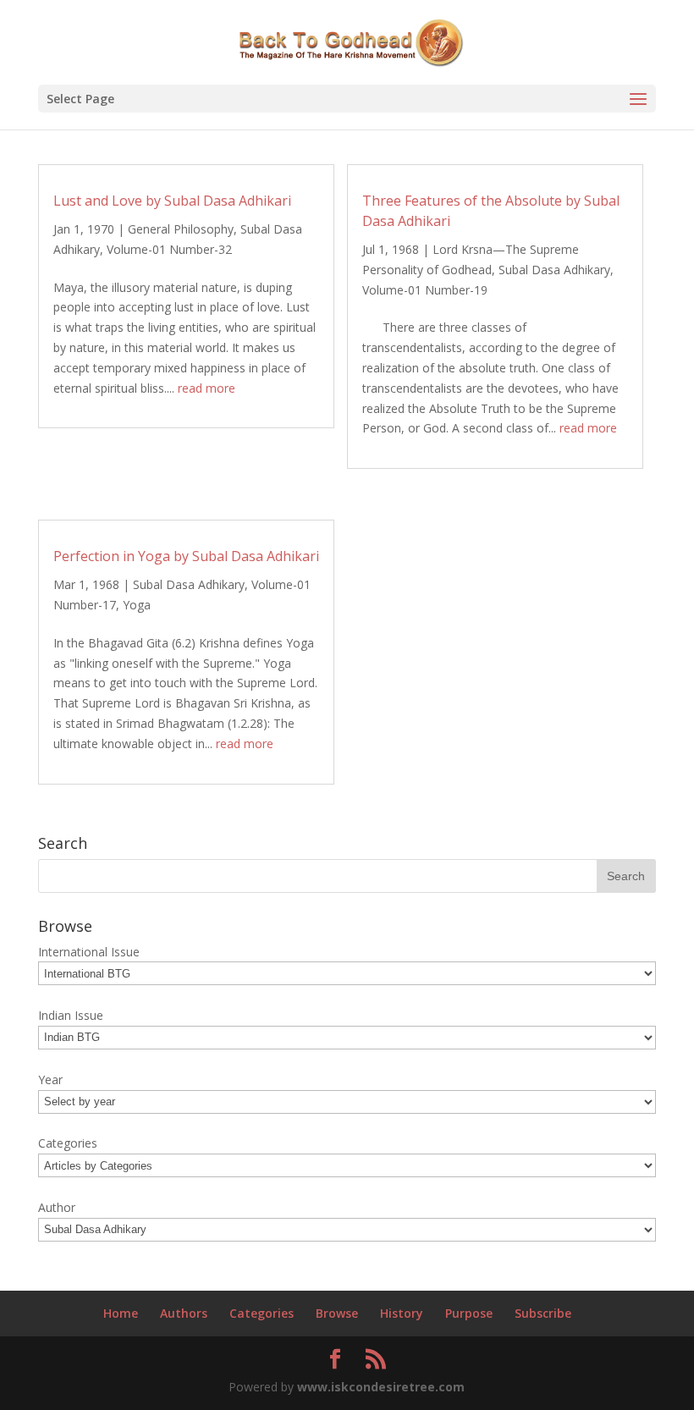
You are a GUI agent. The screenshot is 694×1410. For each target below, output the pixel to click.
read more (206, 388)
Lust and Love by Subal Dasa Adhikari (172, 200)
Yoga (137, 605)
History (401, 1313)
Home (120, 1313)
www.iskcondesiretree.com (381, 1387)
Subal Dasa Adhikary (554, 270)
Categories (261, 1313)
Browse (337, 1313)
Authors (183, 1313)
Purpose (469, 1313)
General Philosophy (181, 229)
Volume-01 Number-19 (424, 290)
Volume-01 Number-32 (169, 249)
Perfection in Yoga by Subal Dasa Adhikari (186, 556)
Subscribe (543, 1313)
